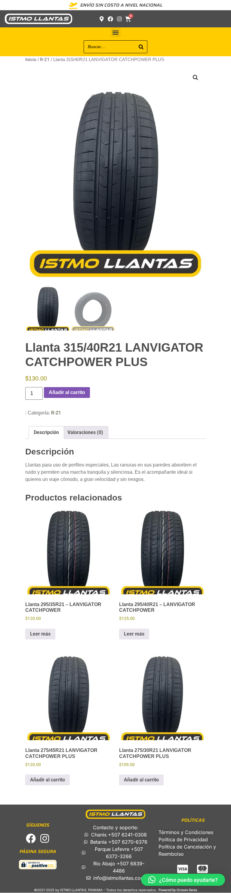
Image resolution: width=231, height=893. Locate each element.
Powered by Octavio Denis (178, 890)
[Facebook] (31, 838)
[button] (116, 32)
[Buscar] (141, 47)
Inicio (30, 59)
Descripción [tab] (46, 432)
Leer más (40, 634)
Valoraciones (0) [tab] (85, 432)
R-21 (45, 59)
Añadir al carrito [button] (47, 780)
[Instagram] (45, 838)
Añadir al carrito (67, 392)
